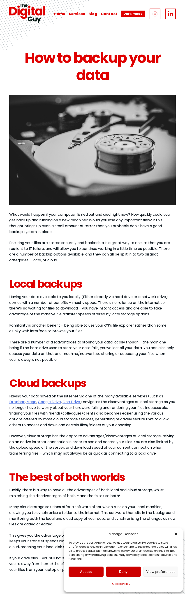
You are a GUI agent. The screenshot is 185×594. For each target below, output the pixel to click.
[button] (176, 534)
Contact (109, 13)
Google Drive (49, 401)
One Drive (71, 401)
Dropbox (17, 401)
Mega (31, 401)
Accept (86, 571)
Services (77, 13)
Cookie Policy (121, 584)
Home (59, 13)
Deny (123, 571)
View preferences (160, 571)
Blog (92, 13)
